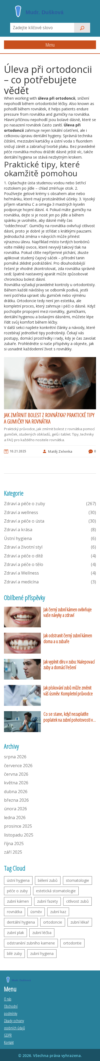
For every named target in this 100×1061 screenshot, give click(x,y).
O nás (7, 999)
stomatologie (77, 880)
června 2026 (16, 774)
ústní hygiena (18, 880)
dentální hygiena (21, 922)
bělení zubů (48, 880)
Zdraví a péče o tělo (50, 564)
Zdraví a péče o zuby (50, 504)
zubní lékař (79, 922)
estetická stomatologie (56, 890)
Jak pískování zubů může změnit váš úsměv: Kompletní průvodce (68, 690)
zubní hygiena (42, 953)
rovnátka (14, 911)
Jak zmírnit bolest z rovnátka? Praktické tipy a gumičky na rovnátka (49, 418)
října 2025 (14, 843)
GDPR (8, 1035)
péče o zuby (17, 890)
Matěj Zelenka (60, 451)
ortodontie (72, 943)
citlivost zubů (77, 901)
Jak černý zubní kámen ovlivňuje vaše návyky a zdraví (67, 612)
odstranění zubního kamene (31, 943)
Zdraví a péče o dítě (50, 556)
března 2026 (16, 800)
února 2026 (15, 809)
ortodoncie (52, 922)
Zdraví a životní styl (50, 547)
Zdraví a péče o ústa (50, 521)
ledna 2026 (15, 817)
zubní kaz (58, 911)
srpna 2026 (15, 757)
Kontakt (9, 1042)
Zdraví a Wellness (50, 573)
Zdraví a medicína (50, 582)
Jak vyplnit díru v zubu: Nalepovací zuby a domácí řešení (69, 664)
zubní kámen (18, 901)
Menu (50, 45)
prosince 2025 (18, 826)
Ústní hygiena (50, 538)
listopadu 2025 (18, 835)
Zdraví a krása (50, 530)
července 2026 (18, 765)
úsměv (36, 911)
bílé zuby (14, 953)
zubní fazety (47, 901)
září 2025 (13, 852)
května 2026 (16, 783)
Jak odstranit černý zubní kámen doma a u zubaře (67, 638)
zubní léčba (41, 932)
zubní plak (15, 932)
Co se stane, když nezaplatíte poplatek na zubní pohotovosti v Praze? (68, 717)
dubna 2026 (15, 791)
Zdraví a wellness (50, 512)
